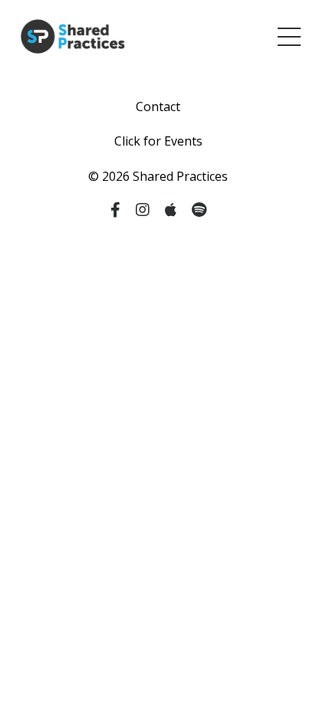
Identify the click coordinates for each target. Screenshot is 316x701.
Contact (158, 106)
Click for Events (158, 141)
